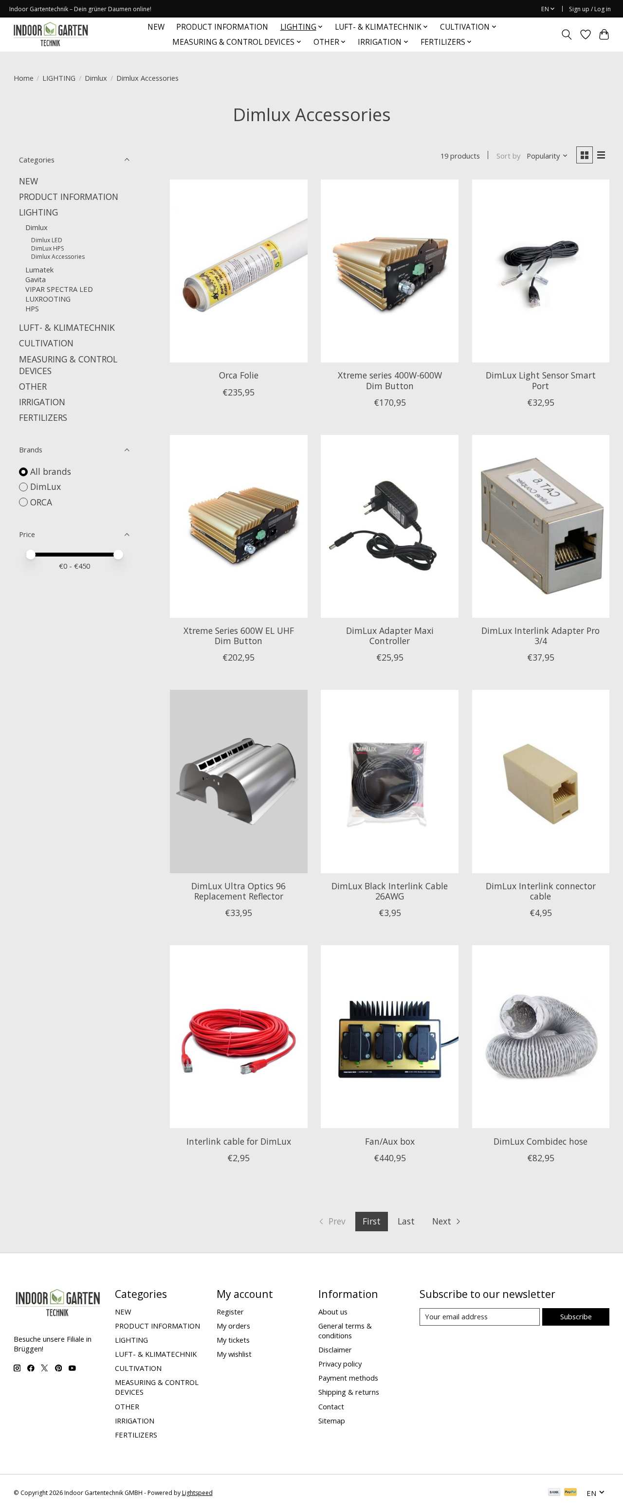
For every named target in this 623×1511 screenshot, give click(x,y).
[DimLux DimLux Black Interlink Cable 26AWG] (389, 781)
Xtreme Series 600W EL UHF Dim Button (238, 636)
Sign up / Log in (590, 9)
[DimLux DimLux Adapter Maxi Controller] (389, 526)
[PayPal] (570, 1493)
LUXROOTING (48, 299)
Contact (331, 1406)
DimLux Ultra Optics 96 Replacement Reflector (238, 891)
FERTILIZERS (43, 417)
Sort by (508, 156)
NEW (156, 27)
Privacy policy (340, 1363)
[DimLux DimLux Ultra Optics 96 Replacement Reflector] (239, 781)
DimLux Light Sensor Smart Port (541, 380)
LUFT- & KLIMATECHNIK (67, 327)
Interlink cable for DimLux (238, 1141)
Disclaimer (335, 1349)
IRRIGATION (42, 402)
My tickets (233, 1340)
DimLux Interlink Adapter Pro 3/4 (540, 636)
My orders (233, 1326)
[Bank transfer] (554, 1493)
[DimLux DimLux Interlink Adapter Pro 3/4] (541, 526)
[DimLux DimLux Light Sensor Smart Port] (541, 271)
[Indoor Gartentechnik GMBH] (51, 34)
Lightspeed (197, 1493)
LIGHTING (58, 78)
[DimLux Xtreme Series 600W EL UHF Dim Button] (239, 526)
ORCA (41, 502)
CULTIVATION (46, 343)
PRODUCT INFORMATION (222, 27)
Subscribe (576, 1316)
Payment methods (348, 1378)
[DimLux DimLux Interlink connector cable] (541, 781)
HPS (32, 308)
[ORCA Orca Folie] (239, 271)
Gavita (35, 279)
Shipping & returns (348, 1392)
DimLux (45, 486)
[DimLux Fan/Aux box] (389, 1036)
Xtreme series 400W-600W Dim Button (390, 380)
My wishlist (234, 1354)
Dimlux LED (46, 240)
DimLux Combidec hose (540, 1141)
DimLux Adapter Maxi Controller (390, 636)
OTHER (33, 386)
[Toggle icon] (566, 34)
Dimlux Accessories (58, 256)
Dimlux (96, 78)
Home (24, 78)
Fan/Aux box (390, 1141)
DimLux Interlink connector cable (541, 891)
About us (333, 1311)
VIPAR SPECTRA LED (59, 289)
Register (230, 1311)
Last (406, 1221)
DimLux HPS (47, 248)
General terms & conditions (345, 1330)
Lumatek (39, 269)
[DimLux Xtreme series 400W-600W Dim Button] (389, 271)
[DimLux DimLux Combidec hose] (541, 1036)
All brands (50, 471)
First (372, 1221)
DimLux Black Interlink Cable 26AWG (389, 891)
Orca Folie (238, 375)
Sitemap (331, 1420)
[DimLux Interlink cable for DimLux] (239, 1036)
